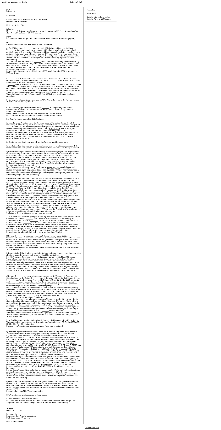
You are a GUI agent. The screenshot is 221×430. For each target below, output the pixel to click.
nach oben (95, 428)
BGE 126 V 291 (61, 157)
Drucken (25, 2)
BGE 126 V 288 (29, 132)
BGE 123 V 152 (44, 366)
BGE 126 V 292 (53, 169)
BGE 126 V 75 (61, 136)
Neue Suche (91, 13)
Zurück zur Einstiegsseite (11, 2)
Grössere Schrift (76, 2)
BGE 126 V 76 (72, 337)
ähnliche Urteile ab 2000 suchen (98, 19)
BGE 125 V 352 (31, 134)
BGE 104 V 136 (54, 129)
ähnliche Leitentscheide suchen (98, 17)
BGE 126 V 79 (18, 360)
